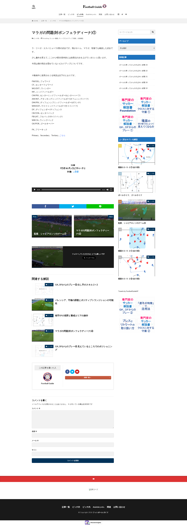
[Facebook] (45, 206)
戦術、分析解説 (78, 38)
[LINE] (100, 206)
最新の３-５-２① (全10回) (129, 251)
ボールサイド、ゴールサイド (130, 195)
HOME (36, 21)
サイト (34, 450)
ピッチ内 (80, 14)
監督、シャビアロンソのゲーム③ (132, 223)
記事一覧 (62, 14)
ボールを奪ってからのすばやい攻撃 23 (133, 65)
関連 (100, 14)
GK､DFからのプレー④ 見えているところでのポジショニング (83, 348)
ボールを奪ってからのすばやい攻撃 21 (133, 76)
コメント (36, 408)
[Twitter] (73, 206)
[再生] (35, 190)
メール (35, 440)
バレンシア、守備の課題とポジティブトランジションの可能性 (84, 302)
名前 (34, 431)
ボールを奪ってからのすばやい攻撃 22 (133, 71)
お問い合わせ (109, 14)
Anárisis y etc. (91, 14)
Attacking (45, 38)
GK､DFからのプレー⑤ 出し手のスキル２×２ (76, 284)
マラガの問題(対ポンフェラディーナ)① (71, 21)
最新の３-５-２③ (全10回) (129, 279)
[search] (152, 32)
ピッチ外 (71, 14)
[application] (73, 169)
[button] (73, 171)
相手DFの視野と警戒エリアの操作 (71, 315)
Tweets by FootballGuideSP (128, 291)
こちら (62, 135)
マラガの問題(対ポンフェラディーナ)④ (74, 331)
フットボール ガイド (100, 512)
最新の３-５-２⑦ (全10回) (129, 167)
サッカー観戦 (54, 38)
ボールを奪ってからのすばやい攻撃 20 (133, 82)
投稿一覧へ (87, 377)
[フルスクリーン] (111, 190)
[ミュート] (107, 190)
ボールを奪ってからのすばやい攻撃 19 (133, 88)
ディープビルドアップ (66, 38)
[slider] (71, 189)
